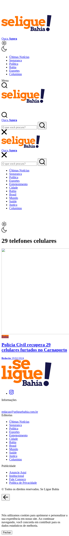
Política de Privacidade (23, 482)
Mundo (13, 198)
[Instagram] (11, 393)
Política (13, 63)
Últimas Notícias (19, 57)
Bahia (12, 67)
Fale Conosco (17, 479)
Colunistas (15, 74)
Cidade (13, 187)
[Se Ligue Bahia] (26, 35)
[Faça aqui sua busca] (42, 162)
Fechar (7, 532)
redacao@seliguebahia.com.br (20, 411)
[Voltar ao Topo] (6, 497)
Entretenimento (18, 184)
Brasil (12, 194)
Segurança (15, 60)
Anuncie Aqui (17, 472)
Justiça (13, 204)
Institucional (16, 475)
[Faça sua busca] (42, 125)
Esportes (14, 70)
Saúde (13, 201)
